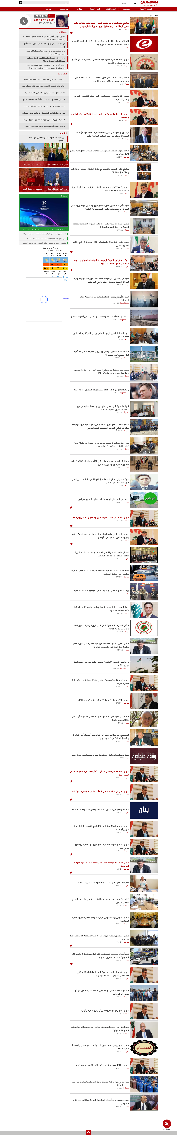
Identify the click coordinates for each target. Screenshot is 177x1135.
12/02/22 (119, 467)
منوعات (48, 9)
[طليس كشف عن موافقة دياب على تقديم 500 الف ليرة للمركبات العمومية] (144, 865)
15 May (119, 65)
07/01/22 (120, 520)
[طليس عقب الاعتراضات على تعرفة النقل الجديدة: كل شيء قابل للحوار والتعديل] (144, 244)
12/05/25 (119, 157)
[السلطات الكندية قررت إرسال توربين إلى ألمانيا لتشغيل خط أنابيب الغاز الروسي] (144, 354)
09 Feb (121, 120)
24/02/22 (120, 449)
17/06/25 (120, 138)
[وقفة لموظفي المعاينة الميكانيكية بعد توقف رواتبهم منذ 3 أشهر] (144, 756)
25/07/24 (119, 211)
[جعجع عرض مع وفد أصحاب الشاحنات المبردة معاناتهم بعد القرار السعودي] (144, 1103)
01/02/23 (120, 284)
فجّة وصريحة (64, 9)
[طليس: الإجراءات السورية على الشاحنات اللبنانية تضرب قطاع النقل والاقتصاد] (144, 117)
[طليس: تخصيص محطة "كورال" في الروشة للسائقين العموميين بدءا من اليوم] (144, 938)
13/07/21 (119, 850)
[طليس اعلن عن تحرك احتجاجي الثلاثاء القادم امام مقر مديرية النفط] (144, 792)
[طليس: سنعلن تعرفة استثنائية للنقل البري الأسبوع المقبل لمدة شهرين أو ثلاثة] (144, 829)
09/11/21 (120, 613)
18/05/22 (118, 412)
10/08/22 (116, 319)
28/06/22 (120, 376)
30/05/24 (119, 248)
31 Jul (120, 47)
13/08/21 (118, 794)
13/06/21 (120, 1013)
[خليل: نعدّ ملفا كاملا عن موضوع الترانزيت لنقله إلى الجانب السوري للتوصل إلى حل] (144, 902)
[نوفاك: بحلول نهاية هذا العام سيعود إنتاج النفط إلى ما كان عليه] (144, 391)
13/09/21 (120, 757)
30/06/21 (118, 885)
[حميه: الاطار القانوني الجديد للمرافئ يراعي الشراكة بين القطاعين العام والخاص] (144, 336)
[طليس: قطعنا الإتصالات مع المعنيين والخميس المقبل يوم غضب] (144, 518)
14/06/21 (118, 996)
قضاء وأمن (125, 412)
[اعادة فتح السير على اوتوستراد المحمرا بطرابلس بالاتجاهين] (144, 500)
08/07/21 (119, 869)
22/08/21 (118, 777)
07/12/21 (119, 577)
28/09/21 (116, 668)
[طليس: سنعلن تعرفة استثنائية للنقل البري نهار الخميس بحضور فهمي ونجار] (144, 847)
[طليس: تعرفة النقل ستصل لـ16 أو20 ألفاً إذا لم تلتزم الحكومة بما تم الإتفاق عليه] (144, 774)
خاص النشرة (62, 32)
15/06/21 (118, 960)
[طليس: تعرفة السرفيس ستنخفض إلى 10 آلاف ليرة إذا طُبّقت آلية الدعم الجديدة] (144, 683)
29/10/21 (120, 631)
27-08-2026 (41, 15)
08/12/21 (119, 558)
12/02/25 (120, 175)
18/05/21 (118, 1106)
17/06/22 (116, 392)
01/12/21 (119, 593)
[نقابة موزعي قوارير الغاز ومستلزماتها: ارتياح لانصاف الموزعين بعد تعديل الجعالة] (144, 1084)
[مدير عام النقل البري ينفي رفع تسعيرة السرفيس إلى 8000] (144, 883)
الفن (134, 3)
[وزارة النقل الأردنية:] (144, 664)
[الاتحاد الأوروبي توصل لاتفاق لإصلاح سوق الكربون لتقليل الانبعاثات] (144, 299)
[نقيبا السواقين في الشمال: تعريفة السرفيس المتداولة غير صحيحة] (144, 810)
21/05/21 (120, 1088)
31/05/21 (118, 1051)
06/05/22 (119, 430)
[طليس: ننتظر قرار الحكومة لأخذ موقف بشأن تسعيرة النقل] (144, 701)
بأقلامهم (63, 133)
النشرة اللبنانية (111, 9)
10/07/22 (116, 357)
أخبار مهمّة (126, 9)
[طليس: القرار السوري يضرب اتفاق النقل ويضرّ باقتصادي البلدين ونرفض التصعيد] (144, 98)
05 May (121, 84)
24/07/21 (119, 832)
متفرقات (126, 47)
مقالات (79, 9)
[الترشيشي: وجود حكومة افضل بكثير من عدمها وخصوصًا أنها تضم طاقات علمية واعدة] (144, 719)
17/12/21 (120, 540)
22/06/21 (118, 923)
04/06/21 (120, 1033)
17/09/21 (119, 703)
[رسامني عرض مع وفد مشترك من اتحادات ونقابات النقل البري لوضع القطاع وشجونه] (144, 153)
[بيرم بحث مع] (144, 591)
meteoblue (64, 298)
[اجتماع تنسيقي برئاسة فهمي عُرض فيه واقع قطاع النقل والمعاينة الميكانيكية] (144, 920)
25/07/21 (119, 812)
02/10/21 (120, 650)
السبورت (125, 3)
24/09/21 (119, 686)
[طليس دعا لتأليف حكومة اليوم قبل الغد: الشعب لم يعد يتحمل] (144, 1066)
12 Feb (120, 102)
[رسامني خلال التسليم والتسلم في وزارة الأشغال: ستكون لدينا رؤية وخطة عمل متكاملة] (144, 171)
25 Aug (121, 29)
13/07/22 (120, 339)
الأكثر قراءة (62, 73)
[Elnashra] (149, 2)
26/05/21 (118, 1068)
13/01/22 (119, 502)
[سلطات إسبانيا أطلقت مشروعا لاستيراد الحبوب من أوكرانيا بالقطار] (144, 318)
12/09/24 (120, 193)
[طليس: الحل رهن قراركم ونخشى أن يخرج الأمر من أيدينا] (144, 1011)
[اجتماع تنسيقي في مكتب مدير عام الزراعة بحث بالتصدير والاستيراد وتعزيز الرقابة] (144, 1048)
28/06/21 (120, 905)
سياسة (127, 29)
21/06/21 (118, 942)
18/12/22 (116, 303)
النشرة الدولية (95, 9)
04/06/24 (120, 230)
